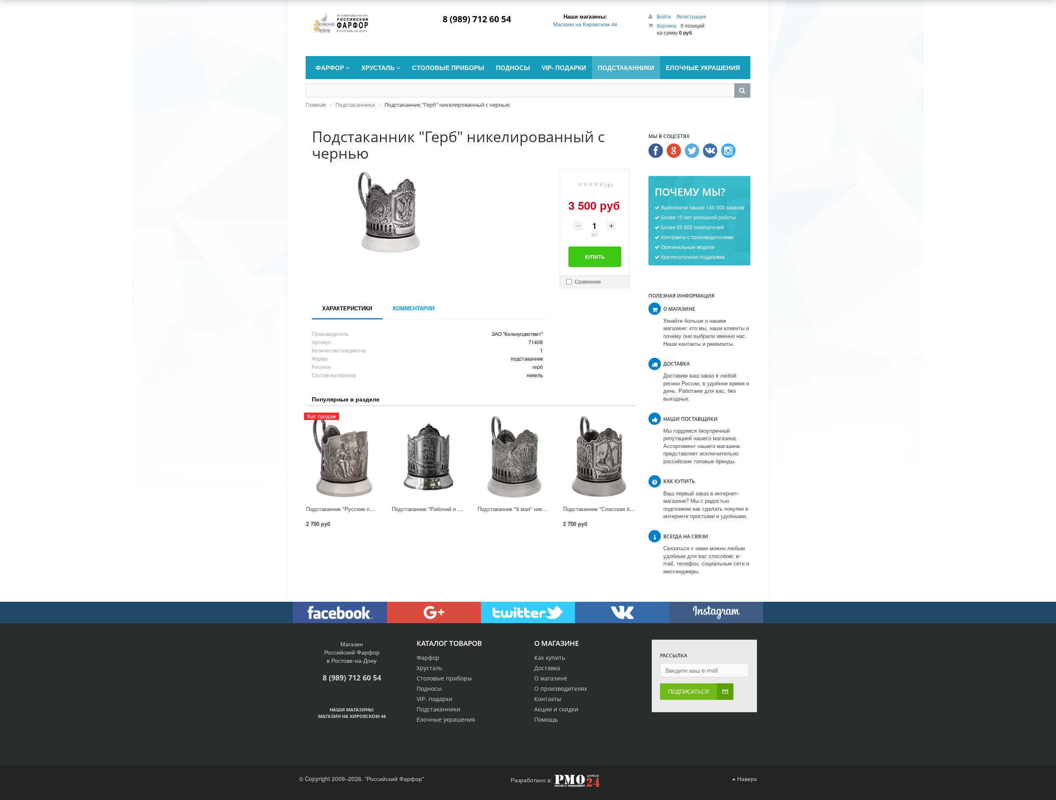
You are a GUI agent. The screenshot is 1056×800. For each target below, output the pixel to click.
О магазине (550, 678)
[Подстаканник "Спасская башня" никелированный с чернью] (599, 457)
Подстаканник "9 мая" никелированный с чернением (543, 509)
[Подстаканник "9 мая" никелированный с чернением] (514, 457)
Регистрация (691, 16)
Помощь (546, 719)
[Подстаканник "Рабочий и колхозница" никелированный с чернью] (428, 457)
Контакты (547, 699)
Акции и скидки (556, 709)
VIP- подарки (435, 699)
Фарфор (428, 658)
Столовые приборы (444, 678)
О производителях (560, 688)
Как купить (549, 658)
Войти (664, 16)
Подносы (429, 688)
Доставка (547, 668)
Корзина (666, 25)
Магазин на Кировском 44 (585, 24)
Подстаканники (438, 709)
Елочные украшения (446, 719)
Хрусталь (429, 668)
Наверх (746, 778)
